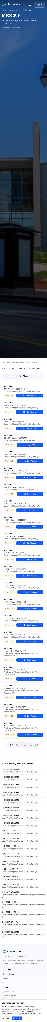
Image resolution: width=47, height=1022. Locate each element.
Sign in (39, 5)
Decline (6, 1018)
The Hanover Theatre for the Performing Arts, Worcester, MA (21, 654)
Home (4, 10)
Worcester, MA (34, 369)
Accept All (17, 1018)
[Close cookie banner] (25, 1018)
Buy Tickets (31, 396)
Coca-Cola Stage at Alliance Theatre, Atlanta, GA (22, 391)
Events (20, 10)
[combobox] (23, 362)
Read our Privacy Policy (34, 1013)
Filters (25, 376)
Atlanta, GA (11, 10)
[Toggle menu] (29, 4)
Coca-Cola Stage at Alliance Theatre (19, 20)
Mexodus (8, 386)
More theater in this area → (12, 28)
